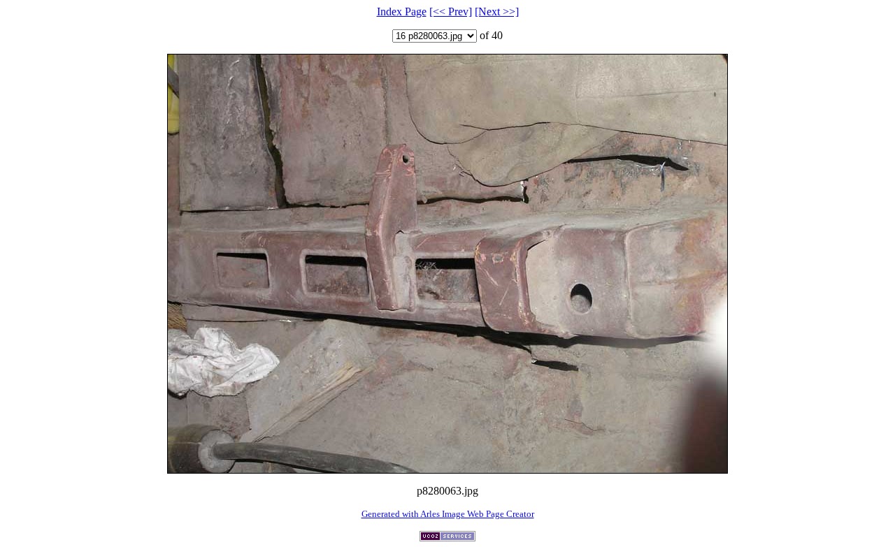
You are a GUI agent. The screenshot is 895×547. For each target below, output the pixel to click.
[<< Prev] (450, 11)
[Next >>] (497, 11)
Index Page (402, 11)
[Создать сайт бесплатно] (447, 538)
